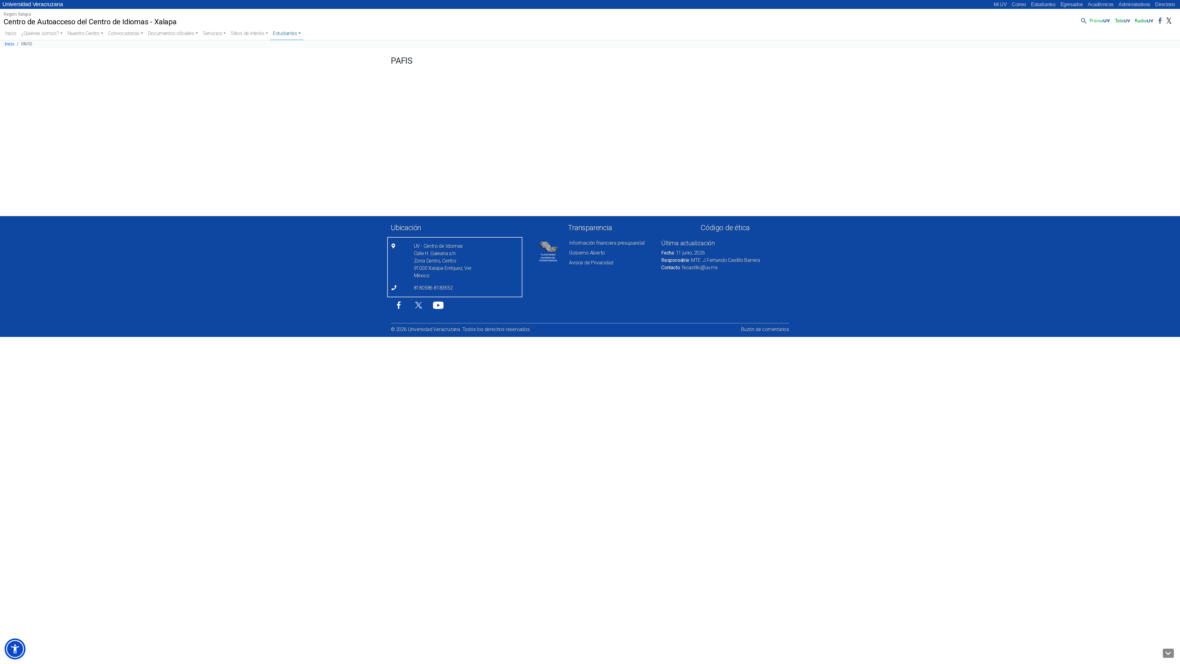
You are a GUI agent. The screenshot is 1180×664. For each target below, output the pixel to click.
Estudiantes (1043, 4)
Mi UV (1000, 4)
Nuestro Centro (84, 33)
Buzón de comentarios (765, 329)
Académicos (1101, 4)
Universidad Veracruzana (32, 4)
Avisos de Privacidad (591, 263)
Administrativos (1134, 4)
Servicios (212, 33)
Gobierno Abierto (587, 253)
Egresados (1071, 4)
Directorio (1165, 4)
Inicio (10, 33)
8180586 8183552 (433, 288)
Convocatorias (123, 33)
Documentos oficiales (171, 33)
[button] (1083, 20)
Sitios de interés (247, 33)
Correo (1019, 4)
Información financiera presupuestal (606, 243)
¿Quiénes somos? (40, 33)
